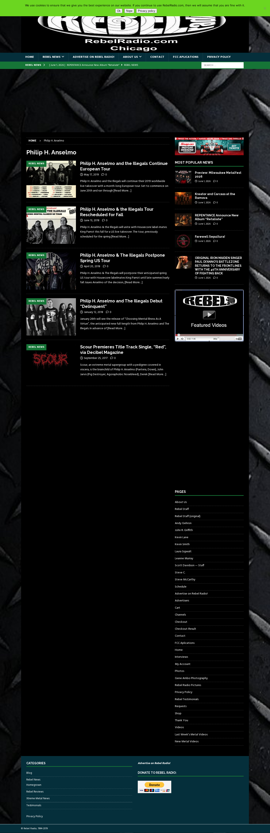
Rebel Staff (182, 509)
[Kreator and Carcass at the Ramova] (183, 198)
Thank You (181, 720)
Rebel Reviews (34, 792)
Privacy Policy (219, 57)
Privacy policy (146, 10)
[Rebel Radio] (135, 50)
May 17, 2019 (91, 175)
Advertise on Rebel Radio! (93, 57)
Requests (180, 706)
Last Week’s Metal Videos (191, 734)
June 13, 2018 (91, 220)
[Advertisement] (135, 100)
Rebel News (52, 57)
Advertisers (182, 600)
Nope (129, 10)
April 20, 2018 (92, 266)
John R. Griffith (184, 530)
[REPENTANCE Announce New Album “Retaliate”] (183, 219)
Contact (157, 57)
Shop (178, 713)
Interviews (181, 657)
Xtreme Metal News (38, 798)
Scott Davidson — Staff (189, 565)
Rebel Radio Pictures (188, 685)
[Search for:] (222, 65)
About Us (130, 57)
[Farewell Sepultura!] (183, 241)
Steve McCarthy (185, 579)
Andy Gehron (183, 523)
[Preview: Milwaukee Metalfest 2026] (183, 177)
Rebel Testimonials (186, 699)
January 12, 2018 (93, 312)
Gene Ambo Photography (191, 678)
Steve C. (180, 572)
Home (29, 57)
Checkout (181, 622)
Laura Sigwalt (183, 551)
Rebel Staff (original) (187, 516)
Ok (119, 10)
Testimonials (33, 805)
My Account (182, 664)
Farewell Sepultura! (210, 236)
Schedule (180, 586)
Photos (179, 671)
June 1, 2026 (204, 181)
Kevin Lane (181, 537)
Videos (179, 727)
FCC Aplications (185, 57)
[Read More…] (122, 190)
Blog (29, 773)
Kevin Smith (182, 544)
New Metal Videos (186, 741)
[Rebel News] (51, 179)
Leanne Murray (184, 558)
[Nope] (265, 8)
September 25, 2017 (96, 358)
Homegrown (33, 785)
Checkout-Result (185, 629)
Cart (177, 607)
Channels (180, 614)
